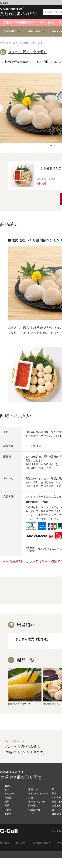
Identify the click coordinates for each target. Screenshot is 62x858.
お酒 (30, 797)
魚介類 (8, 797)
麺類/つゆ (33, 789)
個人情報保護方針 (41, 842)
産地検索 (56, 805)
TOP (2, 43)
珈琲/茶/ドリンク (36, 801)
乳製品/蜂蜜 (34, 809)
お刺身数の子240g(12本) (16, 61)
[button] (51, 145)
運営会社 (5, 842)
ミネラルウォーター (38, 793)
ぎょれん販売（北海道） (27, 52)
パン (30, 813)
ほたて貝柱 (42, 61)
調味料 (31, 805)
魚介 (8, 43)
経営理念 (20, 842)
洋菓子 (8, 809)
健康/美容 (57, 813)
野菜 (7, 805)
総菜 (54, 793)
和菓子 (8, 813)
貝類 (14, 43)
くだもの (9, 793)
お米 (7, 789)
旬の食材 (56, 797)
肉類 (7, 801)
